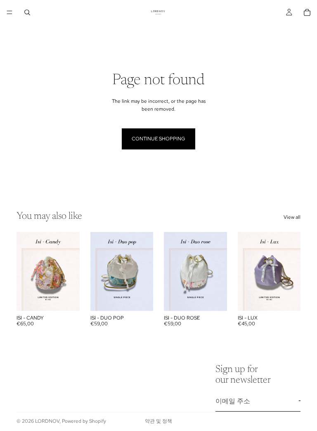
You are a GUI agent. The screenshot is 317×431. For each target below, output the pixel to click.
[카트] (307, 12)
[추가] (140, 298)
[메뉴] (9, 12)
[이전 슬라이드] (26, 271)
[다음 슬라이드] (71, 271)
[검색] (27, 12)
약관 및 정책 (158, 421)
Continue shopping (158, 138)
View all (292, 217)
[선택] (66, 298)
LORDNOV (47, 421)
